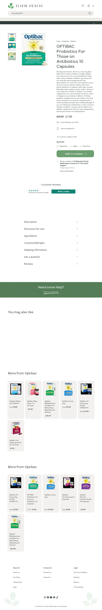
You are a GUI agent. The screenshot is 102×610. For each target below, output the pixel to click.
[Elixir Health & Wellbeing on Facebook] (48, 597)
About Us (16, 572)
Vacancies (47, 577)
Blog (15, 587)
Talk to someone (51, 292)
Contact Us (47, 572)
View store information (67, 171)
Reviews (28, 264)
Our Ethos (16, 577)
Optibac (73, 41)
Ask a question (32, 257)
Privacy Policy (78, 587)
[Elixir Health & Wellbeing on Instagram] (45, 597)
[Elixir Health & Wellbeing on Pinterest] (54, 597)
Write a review (63, 191)
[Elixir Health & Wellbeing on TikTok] (57, 597)
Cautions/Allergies (34, 243)
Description (30, 222)
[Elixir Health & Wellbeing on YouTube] (51, 597)
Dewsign (64, 606)
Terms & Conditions (80, 572)
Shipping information (35, 250)
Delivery (76, 577)
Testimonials (17, 582)
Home (58, 41)
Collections (65, 41)
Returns (76, 582)
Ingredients (30, 236)
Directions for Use (34, 229)
